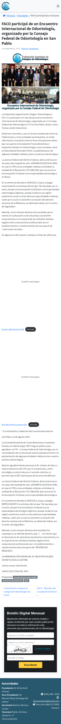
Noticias (11, 15)
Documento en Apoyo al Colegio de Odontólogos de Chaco (17, 592)
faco (26, 580)
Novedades (22, 15)
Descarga (30, 329)
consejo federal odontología (25, 577)
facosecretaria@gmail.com (46, 701)
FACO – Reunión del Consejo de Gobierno (47, 590)
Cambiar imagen (43, 648)
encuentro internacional (12, 580)
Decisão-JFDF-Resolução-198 (13, 329)
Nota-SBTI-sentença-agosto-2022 (14, 424)
